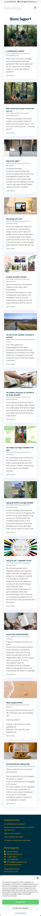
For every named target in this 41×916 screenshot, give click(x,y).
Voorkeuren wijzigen (20, 908)
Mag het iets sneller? (13, 161)
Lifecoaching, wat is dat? (14, 219)
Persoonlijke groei (12, 55)
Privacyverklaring (20, 913)
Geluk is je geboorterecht (14, 702)
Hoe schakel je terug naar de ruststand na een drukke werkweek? (20, 393)
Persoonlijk (10, 165)
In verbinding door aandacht (15, 51)
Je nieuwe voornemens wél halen (16, 277)
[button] (38, 878)
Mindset (9, 707)
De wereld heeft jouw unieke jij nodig (17, 764)
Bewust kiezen (11, 281)
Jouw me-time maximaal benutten (17, 634)
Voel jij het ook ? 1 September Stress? (19, 560)
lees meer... (11, 75)
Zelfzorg (9, 639)
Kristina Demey (15, 53)
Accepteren (20, 902)
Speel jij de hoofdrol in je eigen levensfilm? (20, 502)
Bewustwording (11, 223)
